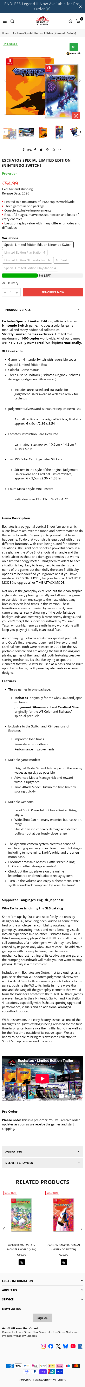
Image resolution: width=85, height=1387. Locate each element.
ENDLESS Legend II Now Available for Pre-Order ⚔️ (42, 6)
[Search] (12, 21)
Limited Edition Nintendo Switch (27, 260)
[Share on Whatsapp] (53, 149)
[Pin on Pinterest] (47, 149)
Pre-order (10, 43)
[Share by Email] (59, 149)
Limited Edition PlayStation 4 (24, 252)
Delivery (12, 283)
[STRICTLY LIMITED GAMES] (42, 20)
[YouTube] (73, 1346)
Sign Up (42, 1318)
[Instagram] (43, 1346)
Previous (5, 81)
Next (80, 81)
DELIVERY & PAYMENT (20, 1163)
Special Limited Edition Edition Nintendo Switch (37, 244)
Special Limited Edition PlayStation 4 (30, 268)
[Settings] (70, 21)
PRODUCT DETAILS (18, 310)
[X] (58, 1346)
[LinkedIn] (80, 1346)
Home (5, 33)
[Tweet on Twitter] (41, 149)
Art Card (61, 260)
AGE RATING (13, 1151)
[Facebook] (50, 1346)
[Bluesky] (65, 1346)
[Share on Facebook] (35, 149)
